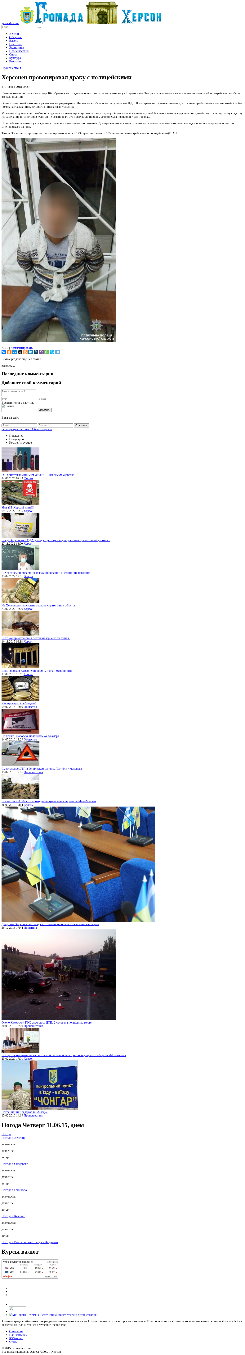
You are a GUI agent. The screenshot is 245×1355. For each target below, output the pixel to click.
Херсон (14, 33)
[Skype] (52, 352)
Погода (6, 1134)
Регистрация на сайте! (16, 429)
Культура (15, 58)
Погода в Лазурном (45, 1242)
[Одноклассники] (9, 352)
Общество (15, 37)
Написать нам (18, 1334)
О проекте (16, 1331)
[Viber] (41, 352)
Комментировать (22, 348)
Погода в (13, 1137)
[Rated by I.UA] (17, 1311)
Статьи (28, 478)
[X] (20, 352)
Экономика (16, 47)
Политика (15, 44)
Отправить (81, 425)
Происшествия (19, 51)
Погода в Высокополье (17, 1242)
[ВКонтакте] (4, 352)
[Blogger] (25, 352)
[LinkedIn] (30, 352)
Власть (13, 40)
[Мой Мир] (14, 352)
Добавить (44, 409)
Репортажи (16, 61)
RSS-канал (16, 1338)
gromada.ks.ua (10, 23)
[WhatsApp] (46, 352)
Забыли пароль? (41, 429)
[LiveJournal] (36, 352)
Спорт (13, 54)
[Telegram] (57, 352)
